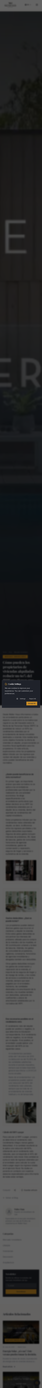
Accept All (31, 703)
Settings (23, 699)
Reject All (32, 699)
